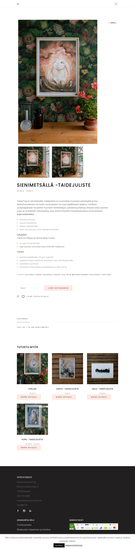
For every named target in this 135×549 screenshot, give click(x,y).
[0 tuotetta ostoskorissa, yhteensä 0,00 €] (116, 4)
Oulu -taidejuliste (102, 388)
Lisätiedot (22, 319)
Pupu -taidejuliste (32, 439)
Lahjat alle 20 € (62, 275)
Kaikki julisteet (44, 275)
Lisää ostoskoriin (58, 288)
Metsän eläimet (80, 275)
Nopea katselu (29, 397)
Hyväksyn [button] (59, 545)
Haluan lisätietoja (73, 545)
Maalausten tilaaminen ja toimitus (33, 529)
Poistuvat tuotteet (101, 275)
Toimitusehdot (24, 524)
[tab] (23, 318)
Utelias (32, 388)
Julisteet (30, 275)
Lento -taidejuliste (67, 388)
